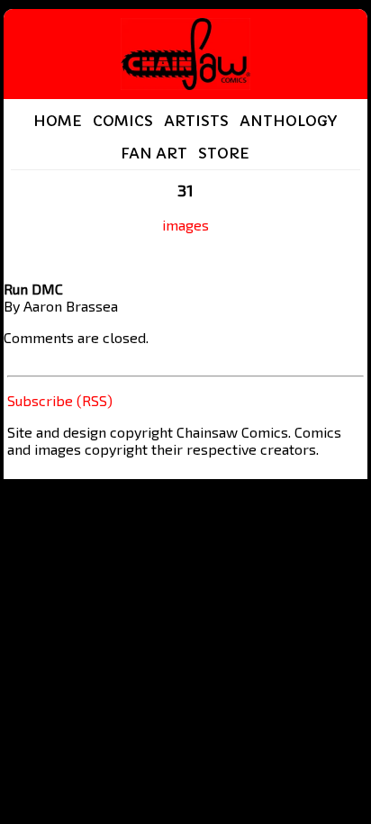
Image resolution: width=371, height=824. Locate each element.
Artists (196, 121)
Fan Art (154, 153)
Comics (123, 121)
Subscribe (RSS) (60, 400)
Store (223, 153)
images (185, 224)
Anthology (288, 121)
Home (57, 121)
